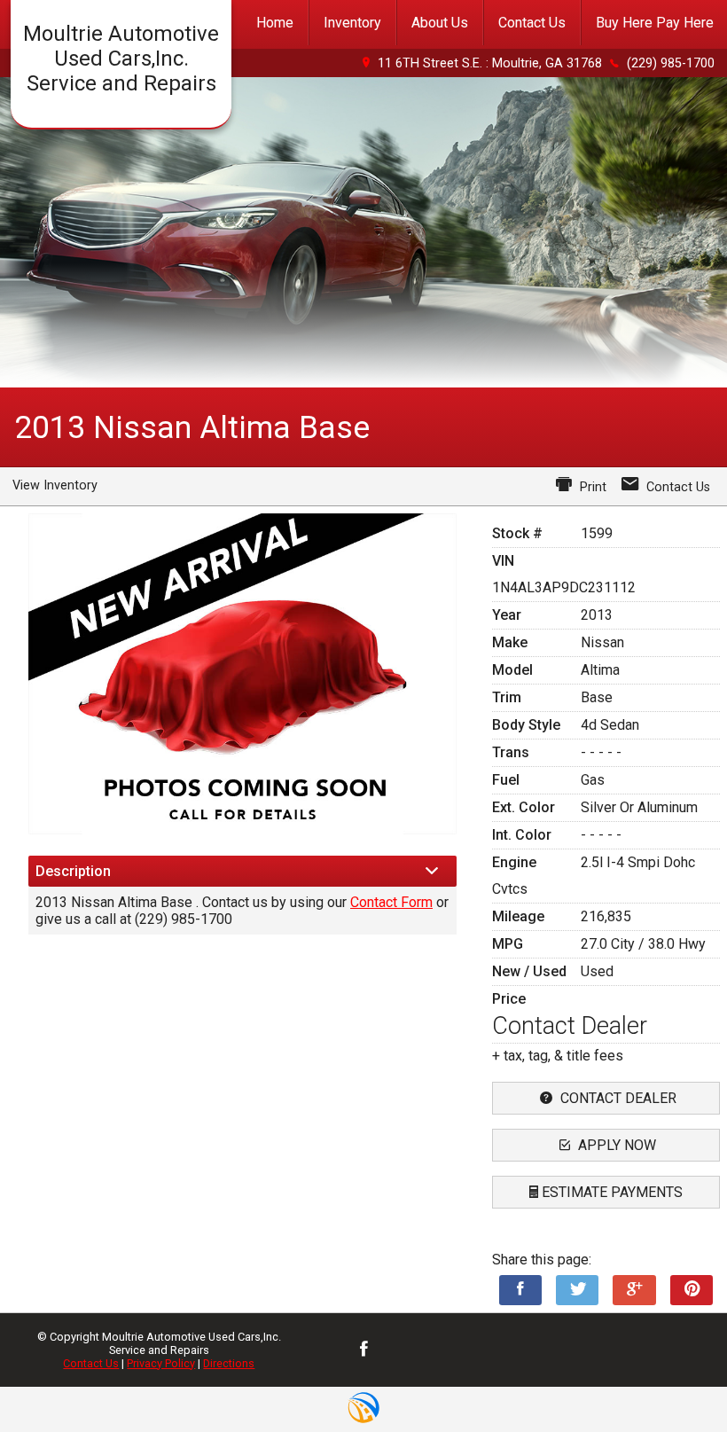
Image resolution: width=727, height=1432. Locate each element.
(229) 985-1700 (671, 63)
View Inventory (55, 485)
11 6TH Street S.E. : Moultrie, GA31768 (490, 63)
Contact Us (91, 1363)
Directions (228, 1363)
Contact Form (391, 902)
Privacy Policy (161, 1363)
